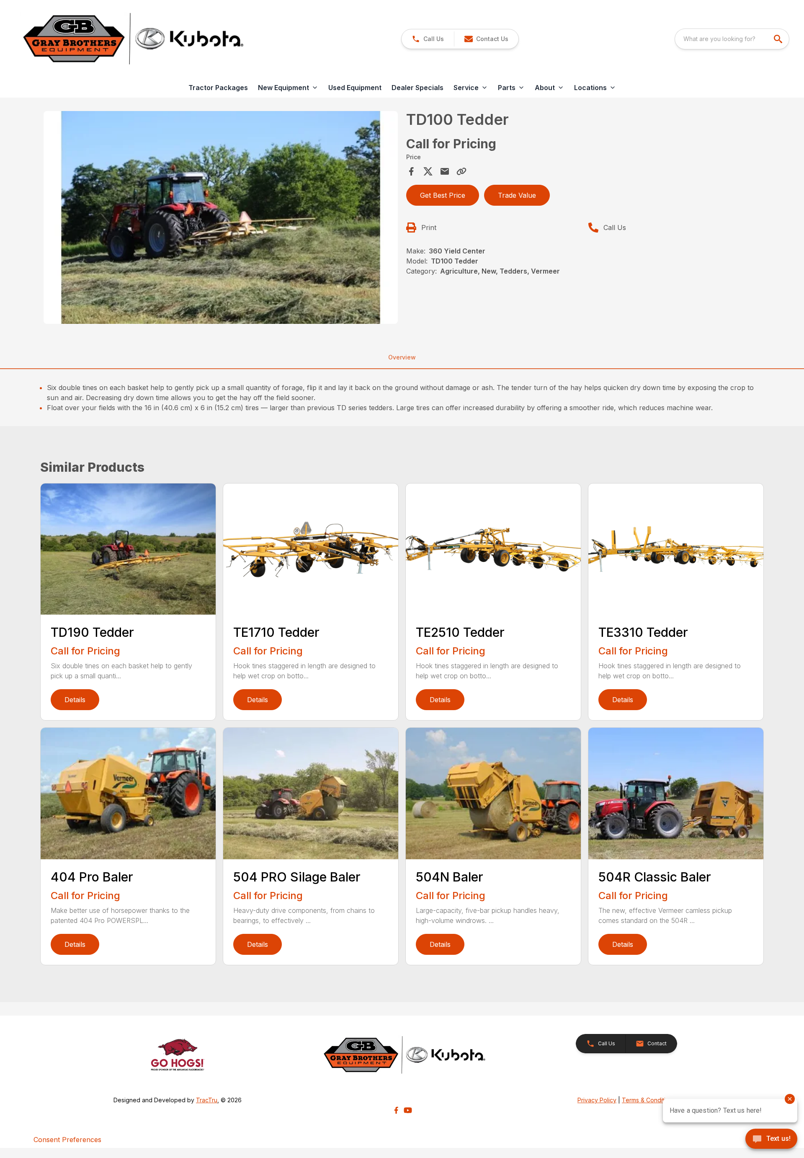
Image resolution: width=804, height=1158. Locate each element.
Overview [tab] (402, 357)
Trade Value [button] (517, 195)
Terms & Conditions (648, 1100)
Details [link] (74, 699)
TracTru (206, 1100)
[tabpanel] (221, 218)
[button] (428, 39)
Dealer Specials (417, 87)
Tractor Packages (218, 87)
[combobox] (732, 39)
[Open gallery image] (221, 217)
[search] (779, 39)
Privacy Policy (596, 1100)
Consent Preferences (67, 1139)
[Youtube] (408, 1110)
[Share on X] (428, 171)
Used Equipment (354, 87)
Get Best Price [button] (442, 195)
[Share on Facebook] (411, 171)
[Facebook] (396, 1110)
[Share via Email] (445, 171)
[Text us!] (771, 1139)
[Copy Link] (461, 171)
